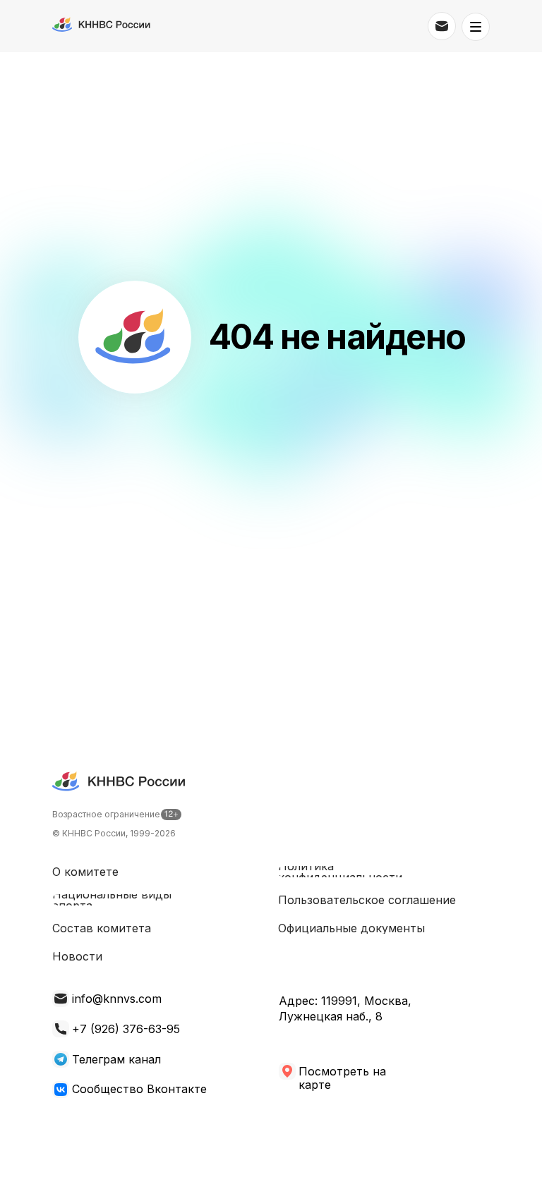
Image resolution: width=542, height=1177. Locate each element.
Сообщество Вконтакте (139, 1089)
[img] (60, 1059)
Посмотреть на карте (342, 1078)
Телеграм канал (116, 1059)
